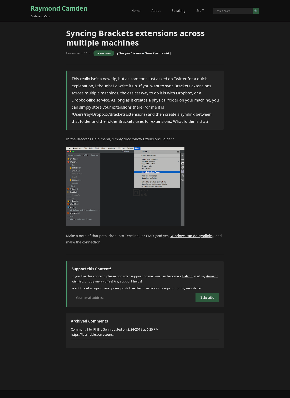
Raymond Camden (59, 8)
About (156, 10)
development (104, 53)
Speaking (178, 10)
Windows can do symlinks (191, 235)
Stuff (200, 10)
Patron (187, 276)
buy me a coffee (100, 281)
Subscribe (207, 297)
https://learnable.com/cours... (93, 334)
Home (135, 10)
